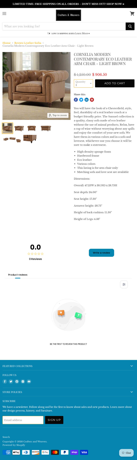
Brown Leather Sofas (27, 43)
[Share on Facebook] (76, 100)
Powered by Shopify (14, 445)
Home (7, 43)
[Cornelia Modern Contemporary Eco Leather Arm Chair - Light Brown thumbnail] (7, 128)
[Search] (130, 26)
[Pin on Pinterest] (92, 100)
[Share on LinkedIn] (87, 100)
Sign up (54, 419)
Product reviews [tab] (17, 274)
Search (6, 437)
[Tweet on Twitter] (81, 100)
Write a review (101, 252)
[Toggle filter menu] (124, 284)
